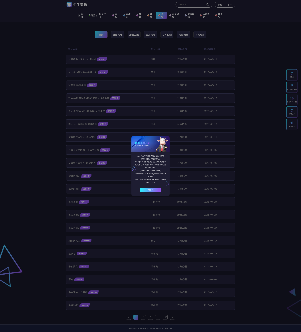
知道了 (150, 190)
